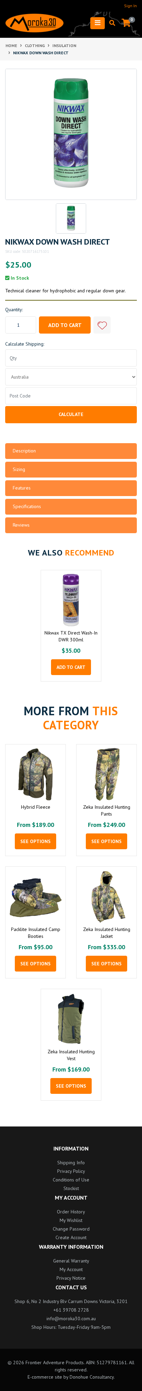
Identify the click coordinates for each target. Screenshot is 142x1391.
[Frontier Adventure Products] (34, 23)
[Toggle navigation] (97, 23)
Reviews (21, 525)
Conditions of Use (71, 1180)
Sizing (19, 469)
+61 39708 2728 (71, 1310)
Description (24, 451)
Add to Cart (65, 325)
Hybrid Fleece (35, 807)
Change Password (71, 1229)
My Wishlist (71, 1220)
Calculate (71, 414)
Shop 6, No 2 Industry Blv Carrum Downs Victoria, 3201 (71, 1301)
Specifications (27, 506)
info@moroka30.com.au (71, 1318)
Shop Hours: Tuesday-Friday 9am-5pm (71, 1327)
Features (22, 488)
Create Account (71, 1237)
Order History (71, 1212)
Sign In (130, 5)
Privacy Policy (71, 1171)
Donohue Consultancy (92, 1377)
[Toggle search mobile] (110, 23)
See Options (35, 841)
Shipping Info (71, 1162)
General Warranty (71, 1261)
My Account (71, 1269)
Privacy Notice (71, 1278)
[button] (102, 325)
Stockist (71, 1188)
